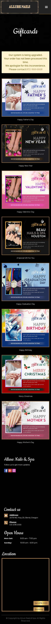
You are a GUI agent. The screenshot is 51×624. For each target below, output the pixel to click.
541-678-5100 (15, 525)
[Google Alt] (10, 470)
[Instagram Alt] (14, 470)
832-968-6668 (34, 69)
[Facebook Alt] (6, 470)
